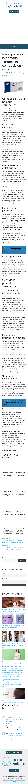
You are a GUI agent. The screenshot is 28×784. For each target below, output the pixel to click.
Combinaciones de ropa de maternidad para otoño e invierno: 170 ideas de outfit (14, 645)
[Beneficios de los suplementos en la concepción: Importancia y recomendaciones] (13, 619)
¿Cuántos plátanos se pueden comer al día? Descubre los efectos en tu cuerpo (13, 543)
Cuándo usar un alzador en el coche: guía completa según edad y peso (15, 735)
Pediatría (7, 538)
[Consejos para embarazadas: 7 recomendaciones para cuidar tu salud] (13, 694)
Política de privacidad (8, 780)
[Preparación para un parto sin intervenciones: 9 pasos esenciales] (13, 673)
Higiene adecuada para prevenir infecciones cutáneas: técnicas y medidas (12, 684)
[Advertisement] (14, 29)
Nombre (4, 573)
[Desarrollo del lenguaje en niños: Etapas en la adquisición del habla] (12, 666)
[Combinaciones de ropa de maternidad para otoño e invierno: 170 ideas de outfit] (13, 637)
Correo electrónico (6, 578)
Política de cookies (20, 780)
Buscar (4, 557)
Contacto (14, 781)
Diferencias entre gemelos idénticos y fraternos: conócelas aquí (15, 719)
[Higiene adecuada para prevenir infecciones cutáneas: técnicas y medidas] (14, 680)
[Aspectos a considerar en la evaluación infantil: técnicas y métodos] (13, 603)
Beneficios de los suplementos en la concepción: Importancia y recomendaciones (13, 627)
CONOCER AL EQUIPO (14, 752)
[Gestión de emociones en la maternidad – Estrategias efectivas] (13, 655)
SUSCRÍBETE (14, 11)
